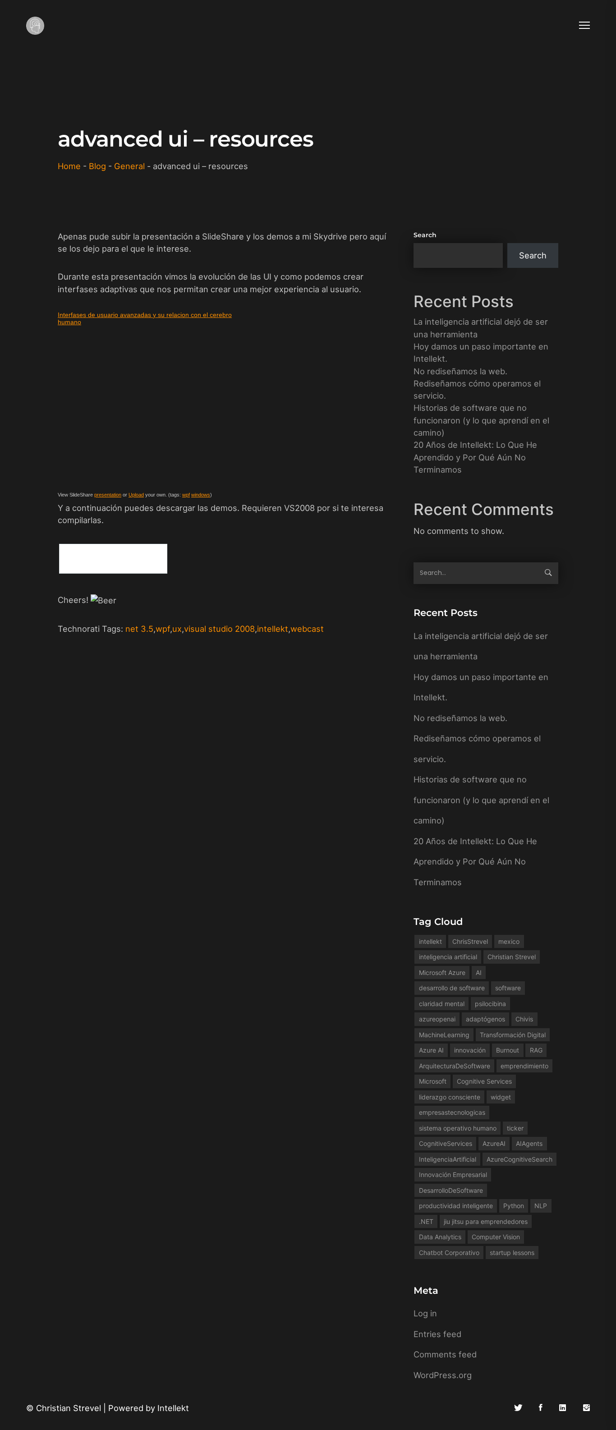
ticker (515, 1128)
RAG (536, 1050)
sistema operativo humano (457, 1128)
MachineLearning (444, 1035)
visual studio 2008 (219, 629)
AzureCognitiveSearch (519, 1159)
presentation (107, 494)
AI (479, 972)
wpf (186, 494)
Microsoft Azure (442, 972)
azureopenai (437, 1019)
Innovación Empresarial (453, 1174)
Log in (425, 1313)
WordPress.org (443, 1375)
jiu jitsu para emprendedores (486, 1221)
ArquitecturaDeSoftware (454, 1066)
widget (501, 1097)
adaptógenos (485, 1019)
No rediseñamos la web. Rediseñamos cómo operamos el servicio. (477, 383)
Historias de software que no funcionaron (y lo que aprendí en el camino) (481, 420)
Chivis (524, 1019)
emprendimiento (524, 1066)
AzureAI (494, 1143)
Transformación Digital (513, 1035)
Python (513, 1205)
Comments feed (445, 1354)
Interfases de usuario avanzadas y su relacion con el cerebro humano (145, 318)
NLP (540, 1205)
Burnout (507, 1050)
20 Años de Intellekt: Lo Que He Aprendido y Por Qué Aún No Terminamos (475, 457)
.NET (426, 1221)
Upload (136, 494)
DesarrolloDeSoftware (451, 1190)
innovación (470, 1050)
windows (200, 494)
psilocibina (490, 1003)
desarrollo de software (452, 988)
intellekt (272, 629)
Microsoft (432, 1081)
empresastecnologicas (452, 1112)
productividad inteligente (456, 1205)
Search (425, 235)
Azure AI (431, 1050)
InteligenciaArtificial (447, 1159)
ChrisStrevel (470, 941)
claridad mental (441, 1003)
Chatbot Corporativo (449, 1252)
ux (177, 629)
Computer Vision (496, 1237)
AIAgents (529, 1143)
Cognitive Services (484, 1081)
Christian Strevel (511, 957)
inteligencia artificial (448, 957)
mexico (508, 941)
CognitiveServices (445, 1143)
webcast (307, 629)
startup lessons (512, 1252)
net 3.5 (139, 629)
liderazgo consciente (449, 1097)
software (508, 988)
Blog (97, 166)
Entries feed (437, 1334)
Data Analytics (440, 1237)
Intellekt (173, 1408)
